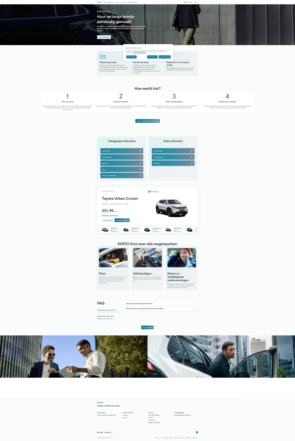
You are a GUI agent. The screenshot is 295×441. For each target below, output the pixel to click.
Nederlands (105, 432)
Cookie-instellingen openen (139, 52)
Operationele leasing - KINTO (106, 310)
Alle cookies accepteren (164, 56)
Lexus (125, 417)
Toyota (126, 415)
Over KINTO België (153, 415)
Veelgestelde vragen (154, 422)
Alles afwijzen (152, 56)
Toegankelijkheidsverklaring (182, 415)
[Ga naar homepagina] (99, 2)
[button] (114, 59)
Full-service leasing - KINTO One (106, 415)
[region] (148, 52)
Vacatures (152, 420)
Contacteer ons (107, 220)
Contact (150, 417)
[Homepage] (100, 402)
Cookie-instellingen (131, 56)
